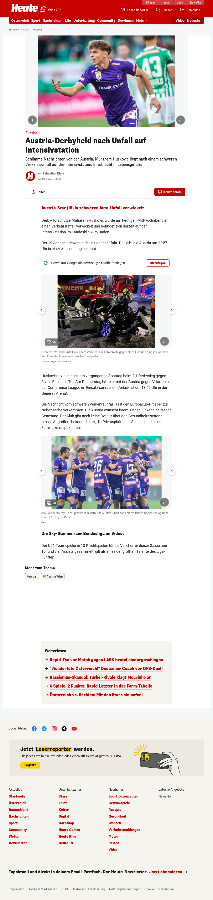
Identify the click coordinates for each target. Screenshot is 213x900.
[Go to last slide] (41, 310)
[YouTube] (74, 728)
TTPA (65, 889)
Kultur (64, 810)
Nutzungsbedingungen (124, 889)
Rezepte (115, 810)
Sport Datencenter (123, 796)
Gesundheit (117, 816)
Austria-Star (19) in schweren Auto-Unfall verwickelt (92, 208)
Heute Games (69, 830)
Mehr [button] (140, 20)
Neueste (193, 20)
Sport (35, 20)
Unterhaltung (84, 20)
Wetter (14, 836)
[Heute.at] (24, 8)
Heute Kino (67, 836)
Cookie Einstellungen (159, 889)
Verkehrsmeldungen (124, 830)
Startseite (14, 29)
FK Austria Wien (53, 577)
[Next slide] (172, 310)
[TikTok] (64, 728)
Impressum (16, 889)
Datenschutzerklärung (89, 889)
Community (106, 20)
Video (180, 20)
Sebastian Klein (53, 174)
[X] (44, 728)
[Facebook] (34, 728)
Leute (63, 803)
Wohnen (115, 823)
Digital (64, 816)
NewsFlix (165, 796)
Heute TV (66, 843)
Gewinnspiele (119, 803)
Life (68, 20)
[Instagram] (54, 728)
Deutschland (18, 810)
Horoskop (66, 823)
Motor (113, 836)
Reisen (114, 843)
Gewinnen (126, 20)
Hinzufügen (158, 263)
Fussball (37, 29)
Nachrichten (18, 816)
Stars (63, 796)
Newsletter (18, 843)
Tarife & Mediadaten (42, 889)
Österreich (20, 20)
